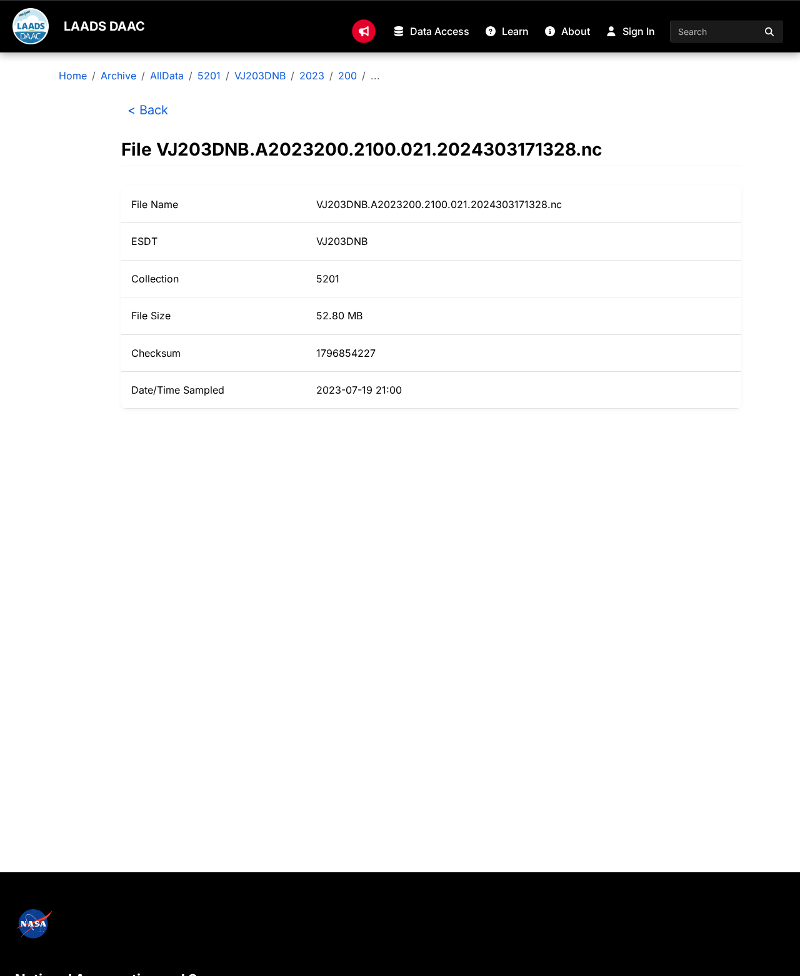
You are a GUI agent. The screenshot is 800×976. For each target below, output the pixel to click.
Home (73, 75)
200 (347, 75)
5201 (209, 75)
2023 (311, 75)
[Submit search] (770, 31)
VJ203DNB (260, 75)
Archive (118, 75)
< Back (148, 109)
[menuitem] (363, 31)
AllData (167, 75)
